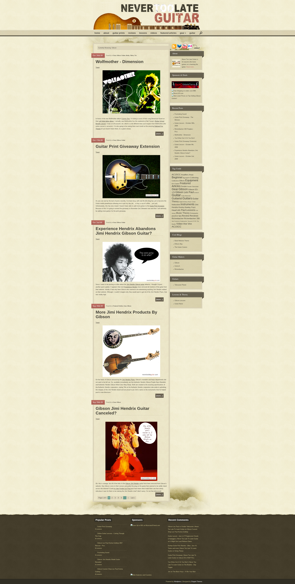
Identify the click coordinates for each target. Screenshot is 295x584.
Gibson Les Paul (184, 192)
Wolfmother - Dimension (119, 61)
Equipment (191, 180)
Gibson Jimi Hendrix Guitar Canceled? (122, 410)
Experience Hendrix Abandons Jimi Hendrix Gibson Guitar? (126, 231)
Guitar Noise (179, 304)
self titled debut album (106, 121)
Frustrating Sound (180, 114)
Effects (182, 181)
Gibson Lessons (180, 300)
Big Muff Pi (186, 178)
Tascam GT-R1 (192, 221)
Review (185, 216)
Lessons (143, 33)
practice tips (176, 216)
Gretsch (196, 192)
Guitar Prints (119, 33)
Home (97, 33)
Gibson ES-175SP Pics (186, 558)
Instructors (176, 204)
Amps (191, 175)
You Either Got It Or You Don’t (185, 138)
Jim (169, 571)
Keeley (127, 55)
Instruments (188, 204)
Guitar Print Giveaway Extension (128, 146)
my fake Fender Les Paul (122, 488)
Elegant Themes (196, 581)
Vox (135, 55)
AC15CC (176, 174)
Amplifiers (185, 175)
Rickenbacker (178, 218)
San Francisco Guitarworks (179, 221)
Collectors (175, 181)
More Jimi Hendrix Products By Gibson (126, 314)
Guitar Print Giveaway (157, 206)
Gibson (119, 55)
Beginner (177, 177)
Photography (194, 213)
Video (179, 223)
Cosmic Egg (125, 119)
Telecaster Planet (180, 285)
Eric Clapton (175, 184)
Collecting (194, 178)
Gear (183, 33)
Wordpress (177, 581)
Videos (153, 33)
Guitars (187, 198)
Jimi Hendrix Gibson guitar (135, 284)
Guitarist (177, 198)
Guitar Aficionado (186, 195)
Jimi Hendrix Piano (128, 380)
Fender (184, 186)
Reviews (132, 33)
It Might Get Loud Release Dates (181, 541)
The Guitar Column (181, 247)
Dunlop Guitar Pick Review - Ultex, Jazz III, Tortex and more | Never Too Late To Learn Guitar (182, 548)
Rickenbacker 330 (192, 218)
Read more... (190, 67)
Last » (133, 498)
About (106, 33)
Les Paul (181, 210)
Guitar (192, 33)
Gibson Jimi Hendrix (132, 483)
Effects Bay (179, 244)
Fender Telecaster (193, 186)
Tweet (98, 67)
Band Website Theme (182, 241)
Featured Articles (168, 33)
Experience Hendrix (130, 287)
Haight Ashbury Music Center (187, 201)
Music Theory (183, 213)
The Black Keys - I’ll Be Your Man (184, 571)
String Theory (178, 551)
